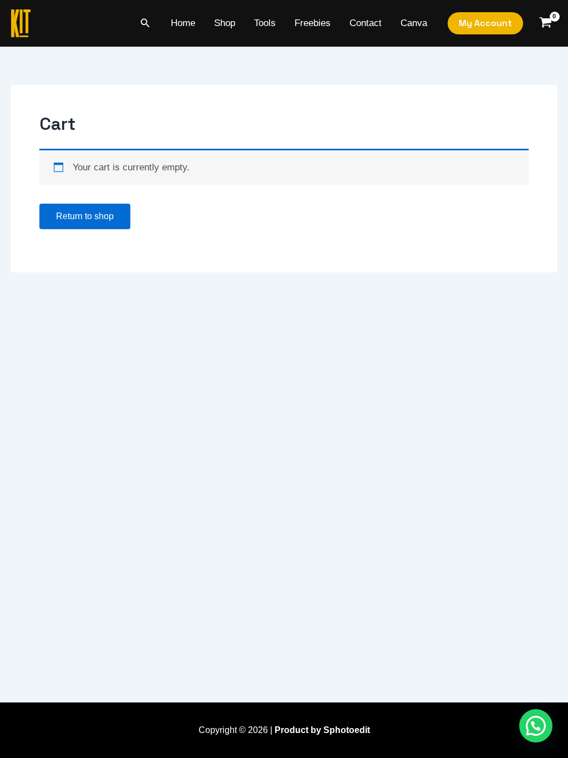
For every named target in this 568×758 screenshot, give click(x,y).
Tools (265, 23)
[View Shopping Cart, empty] (545, 23)
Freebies (313, 23)
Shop (224, 23)
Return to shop (85, 216)
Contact (365, 23)
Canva (413, 23)
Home (183, 23)
